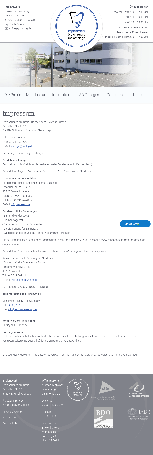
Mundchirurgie (38, 94)
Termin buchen (130, 224)
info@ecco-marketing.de (22, 309)
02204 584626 (17, 24)
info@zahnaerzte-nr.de (24, 279)
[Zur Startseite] (76, 27)
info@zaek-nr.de (20, 204)
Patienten (115, 94)
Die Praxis (12, 94)
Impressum (9, 417)
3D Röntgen (89, 94)
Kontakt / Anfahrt (12, 411)
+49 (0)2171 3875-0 (18, 305)
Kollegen (140, 94)
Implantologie (63, 94)
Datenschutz (9, 423)
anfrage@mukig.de (20, 28)
